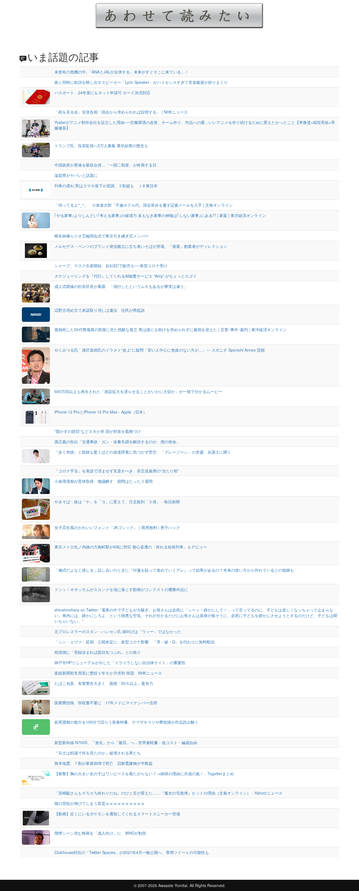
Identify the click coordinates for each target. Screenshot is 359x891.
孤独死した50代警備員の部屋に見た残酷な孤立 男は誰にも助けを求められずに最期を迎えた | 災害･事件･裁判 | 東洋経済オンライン (170, 329)
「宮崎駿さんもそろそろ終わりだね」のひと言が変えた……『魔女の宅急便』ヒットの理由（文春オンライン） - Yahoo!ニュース (168, 793)
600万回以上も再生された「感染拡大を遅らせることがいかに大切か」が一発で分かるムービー (138, 391)
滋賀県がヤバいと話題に (76, 175)
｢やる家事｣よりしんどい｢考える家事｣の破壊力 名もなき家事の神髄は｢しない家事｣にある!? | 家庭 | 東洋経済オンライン (160, 215)
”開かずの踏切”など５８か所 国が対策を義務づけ (97, 431)
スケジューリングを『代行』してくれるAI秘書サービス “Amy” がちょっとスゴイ (125, 276)
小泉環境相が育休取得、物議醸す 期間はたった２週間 (103, 481)
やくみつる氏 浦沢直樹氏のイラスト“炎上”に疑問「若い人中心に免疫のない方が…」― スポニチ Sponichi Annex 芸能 (159, 350)
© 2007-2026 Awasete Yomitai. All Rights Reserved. (179, 885)
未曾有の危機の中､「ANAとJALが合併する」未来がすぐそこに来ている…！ (121, 72)
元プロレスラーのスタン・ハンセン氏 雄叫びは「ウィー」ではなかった (117, 631)
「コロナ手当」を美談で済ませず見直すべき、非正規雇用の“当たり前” (116, 471)
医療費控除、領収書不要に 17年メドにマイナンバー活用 (105, 702)
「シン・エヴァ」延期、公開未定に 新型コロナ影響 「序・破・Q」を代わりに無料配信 (134, 642)
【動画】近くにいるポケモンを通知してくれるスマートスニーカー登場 (117, 813)
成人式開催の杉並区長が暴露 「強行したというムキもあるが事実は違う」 (121, 286)
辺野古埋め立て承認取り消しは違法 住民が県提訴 (99, 310)
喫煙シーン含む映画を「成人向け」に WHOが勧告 (100, 833)
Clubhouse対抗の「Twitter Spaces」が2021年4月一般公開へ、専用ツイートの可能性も (131, 852)
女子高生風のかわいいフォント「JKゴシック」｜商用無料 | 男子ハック (117, 527)
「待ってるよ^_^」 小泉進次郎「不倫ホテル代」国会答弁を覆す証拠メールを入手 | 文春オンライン (143, 205)
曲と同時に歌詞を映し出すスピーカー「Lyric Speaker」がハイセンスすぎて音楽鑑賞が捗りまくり (141, 82)
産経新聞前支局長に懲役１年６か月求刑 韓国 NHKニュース (108, 673)
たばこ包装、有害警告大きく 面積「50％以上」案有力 (103, 683)
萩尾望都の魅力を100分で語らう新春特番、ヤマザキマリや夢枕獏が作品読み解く (126, 722)
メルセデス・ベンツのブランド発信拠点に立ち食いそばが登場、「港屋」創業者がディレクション (140, 246)
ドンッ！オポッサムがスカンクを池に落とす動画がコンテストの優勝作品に (121, 589)
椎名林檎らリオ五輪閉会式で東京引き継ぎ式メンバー (101, 236)
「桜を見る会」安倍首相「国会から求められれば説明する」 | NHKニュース (121, 112)
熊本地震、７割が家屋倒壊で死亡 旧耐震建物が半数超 (103, 763)
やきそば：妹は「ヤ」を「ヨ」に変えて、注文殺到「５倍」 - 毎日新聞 (117, 501)
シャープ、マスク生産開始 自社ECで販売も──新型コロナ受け (110, 265)
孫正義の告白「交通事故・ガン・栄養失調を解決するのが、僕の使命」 (117, 441)
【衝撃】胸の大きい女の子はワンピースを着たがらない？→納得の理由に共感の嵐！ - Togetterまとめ (144, 773)
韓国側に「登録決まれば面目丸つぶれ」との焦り (97, 652)
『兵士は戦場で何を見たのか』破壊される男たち (97, 753)
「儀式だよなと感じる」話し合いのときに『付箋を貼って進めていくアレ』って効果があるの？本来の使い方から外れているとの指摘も (174, 570)
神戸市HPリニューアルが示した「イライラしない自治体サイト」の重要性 (119, 662)
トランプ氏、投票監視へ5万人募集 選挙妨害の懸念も (101, 145)
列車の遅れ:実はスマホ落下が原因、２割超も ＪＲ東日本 (106, 185)
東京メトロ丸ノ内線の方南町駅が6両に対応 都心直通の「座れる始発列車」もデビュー (130, 547)
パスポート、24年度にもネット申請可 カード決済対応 (102, 92)
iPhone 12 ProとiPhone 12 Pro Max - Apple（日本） (100, 412)
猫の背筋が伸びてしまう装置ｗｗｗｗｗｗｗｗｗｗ (99, 803)
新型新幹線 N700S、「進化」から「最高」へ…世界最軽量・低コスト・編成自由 (125, 742)
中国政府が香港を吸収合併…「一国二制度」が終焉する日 (105, 165)
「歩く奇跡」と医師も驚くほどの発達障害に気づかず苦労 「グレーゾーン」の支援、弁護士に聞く (142, 452)
